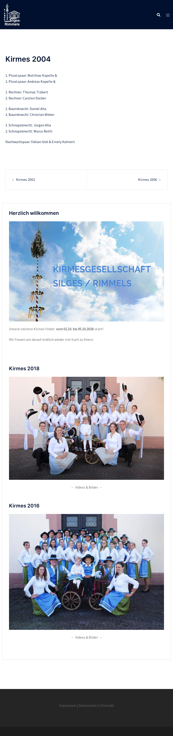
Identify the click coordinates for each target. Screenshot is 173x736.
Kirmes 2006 (147, 179)
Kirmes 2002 (25, 179)
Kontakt (107, 705)
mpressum (68, 705)
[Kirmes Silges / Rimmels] (12, 14)
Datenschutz (89, 705)
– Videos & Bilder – (86, 487)
